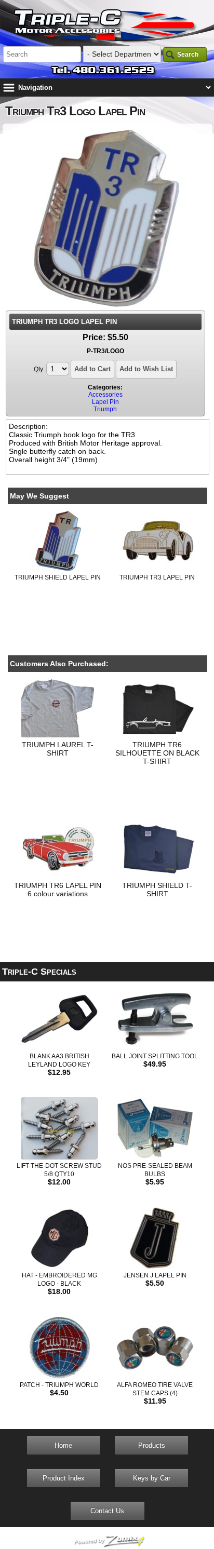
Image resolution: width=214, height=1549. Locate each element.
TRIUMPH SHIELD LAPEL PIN (58, 577)
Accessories (105, 394)
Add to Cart (92, 369)
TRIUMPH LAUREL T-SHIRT (57, 748)
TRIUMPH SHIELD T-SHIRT (157, 889)
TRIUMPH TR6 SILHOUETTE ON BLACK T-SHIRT (157, 752)
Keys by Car (151, 1478)
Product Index (64, 1478)
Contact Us (107, 1511)
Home (63, 1445)
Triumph (105, 409)
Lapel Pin (105, 402)
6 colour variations (58, 894)
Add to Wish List (146, 369)
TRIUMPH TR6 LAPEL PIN (57, 885)
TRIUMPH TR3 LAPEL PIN (157, 577)
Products (151, 1445)
